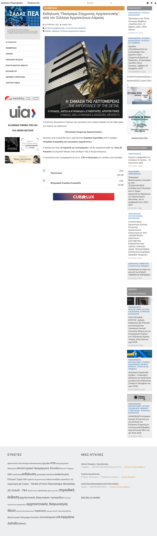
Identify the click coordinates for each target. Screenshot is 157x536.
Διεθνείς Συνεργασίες (15, 77)
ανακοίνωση (62, 474)
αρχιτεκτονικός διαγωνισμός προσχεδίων (42, 497)
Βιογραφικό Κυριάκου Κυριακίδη (66, 183)
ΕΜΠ (9, 474)
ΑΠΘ (53, 463)
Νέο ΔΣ (54, 511)
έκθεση (49, 479)
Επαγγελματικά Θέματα (17, 65)
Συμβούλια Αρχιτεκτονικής (36, 479)
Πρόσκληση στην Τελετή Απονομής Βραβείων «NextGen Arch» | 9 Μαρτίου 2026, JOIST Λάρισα (138, 24)
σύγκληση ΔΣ (14, 484)
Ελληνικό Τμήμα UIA (16, 479)
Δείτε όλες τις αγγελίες (90, 497)
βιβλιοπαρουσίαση (53, 490)
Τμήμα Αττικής (32, 491)
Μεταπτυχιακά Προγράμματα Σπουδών (38, 468)
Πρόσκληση (56, 173)
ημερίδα (46, 463)
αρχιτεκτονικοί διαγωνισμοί (25, 511)
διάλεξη (22, 523)
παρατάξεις (65, 479)
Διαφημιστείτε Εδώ (139, 138)
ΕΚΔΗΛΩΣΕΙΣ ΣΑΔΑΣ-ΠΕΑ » (139, 83)
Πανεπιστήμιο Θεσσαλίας (61, 483)
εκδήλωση (29, 474)
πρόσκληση (42, 491)
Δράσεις (9, 54)
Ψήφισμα (70, 468)
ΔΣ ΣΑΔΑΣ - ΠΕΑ (17, 490)
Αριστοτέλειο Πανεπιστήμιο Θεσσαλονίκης (24, 463)
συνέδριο (56, 479)
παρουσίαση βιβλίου (64, 511)
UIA (58, 517)
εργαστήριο (41, 474)
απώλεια (50, 474)
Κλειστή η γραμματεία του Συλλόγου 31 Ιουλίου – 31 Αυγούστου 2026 (139, 160)
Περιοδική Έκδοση (14, 60)
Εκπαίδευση (11, 71)
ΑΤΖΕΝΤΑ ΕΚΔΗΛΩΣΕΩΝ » (139, 77)
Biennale (64, 468)
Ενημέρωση (11, 48)
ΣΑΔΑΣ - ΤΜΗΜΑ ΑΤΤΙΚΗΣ (34, 484)
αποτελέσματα (47, 517)
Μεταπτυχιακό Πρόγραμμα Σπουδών (23, 517)
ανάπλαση (17, 474)
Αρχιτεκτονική (13, 83)
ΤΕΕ (71, 479)
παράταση (40, 510)
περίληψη (49, 511)
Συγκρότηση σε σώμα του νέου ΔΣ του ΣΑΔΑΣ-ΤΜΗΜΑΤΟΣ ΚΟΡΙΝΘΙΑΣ (139, 272)
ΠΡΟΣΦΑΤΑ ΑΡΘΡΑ (137, 148)
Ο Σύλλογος (11, 42)
